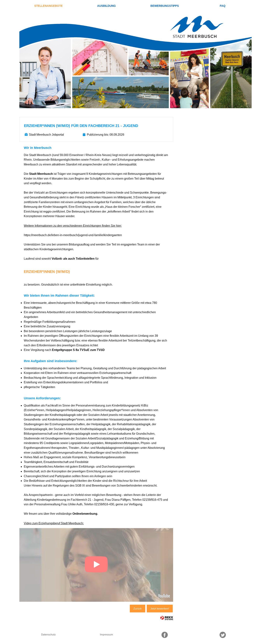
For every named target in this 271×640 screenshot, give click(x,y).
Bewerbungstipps (164, 5)
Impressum (106, 634)
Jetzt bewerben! (159, 608)
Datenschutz (48, 634)
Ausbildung (106, 5)
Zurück (137, 608)
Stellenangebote (48, 5)
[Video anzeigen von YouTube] (96, 565)
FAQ (222, 5)
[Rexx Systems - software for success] (166, 618)
